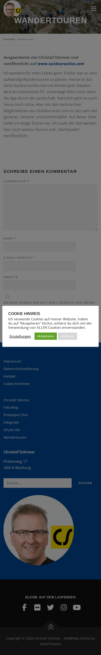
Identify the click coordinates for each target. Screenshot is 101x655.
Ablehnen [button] (67, 336)
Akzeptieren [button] (45, 336)
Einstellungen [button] (20, 336)
